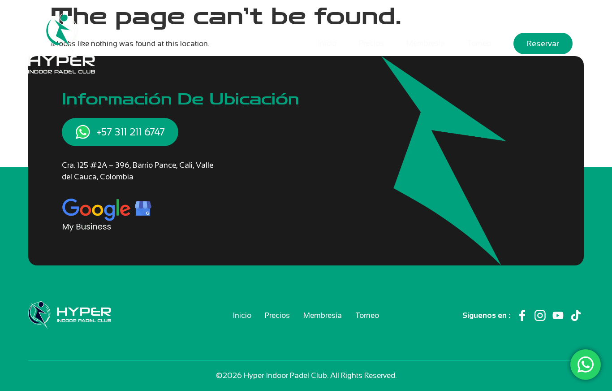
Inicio (327, 43)
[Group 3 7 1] (558, 315)
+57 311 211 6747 (131, 132)
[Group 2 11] (540, 315)
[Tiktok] (576, 315)
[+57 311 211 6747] (82, 132)
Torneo (479, 43)
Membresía (425, 43)
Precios (371, 43)
